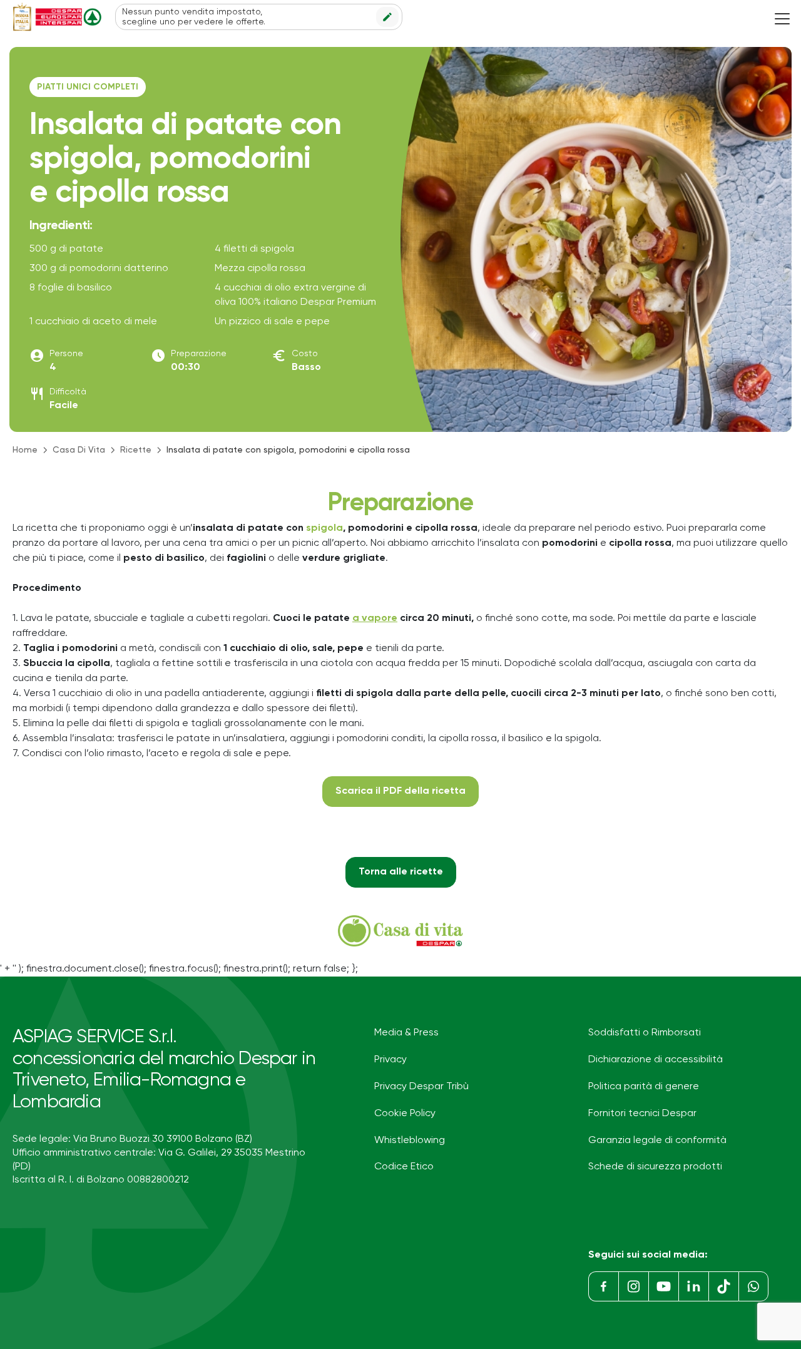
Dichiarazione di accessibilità (655, 1060)
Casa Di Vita (79, 450)
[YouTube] (663, 1286)
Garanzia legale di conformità (657, 1141)
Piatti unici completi (87, 87)
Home (25, 450)
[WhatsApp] (753, 1286)
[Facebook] (603, 1286)
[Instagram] (633, 1286)
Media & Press (406, 1033)
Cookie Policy (405, 1114)
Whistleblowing (409, 1141)
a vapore (374, 618)
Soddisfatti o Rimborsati (644, 1033)
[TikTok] (723, 1286)
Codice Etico (404, 1167)
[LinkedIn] (693, 1286)
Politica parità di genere (643, 1087)
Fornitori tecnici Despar (642, 1114)
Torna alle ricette (401, 872)
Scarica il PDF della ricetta (400, 791)
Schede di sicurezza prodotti (655, 1167)
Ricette (135, 450)
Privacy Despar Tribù (421, 1087)
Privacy (390, 1060)
